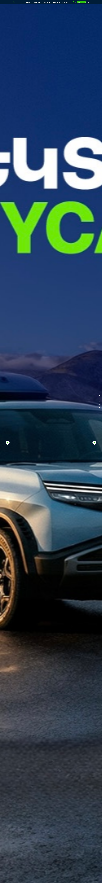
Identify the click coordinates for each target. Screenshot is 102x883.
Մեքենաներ (27, 2)
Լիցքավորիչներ (37, 2)
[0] (73, 2)
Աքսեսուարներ (47, 2)
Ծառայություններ (57, 2)
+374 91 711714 (67, 2)
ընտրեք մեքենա (82, 2)
